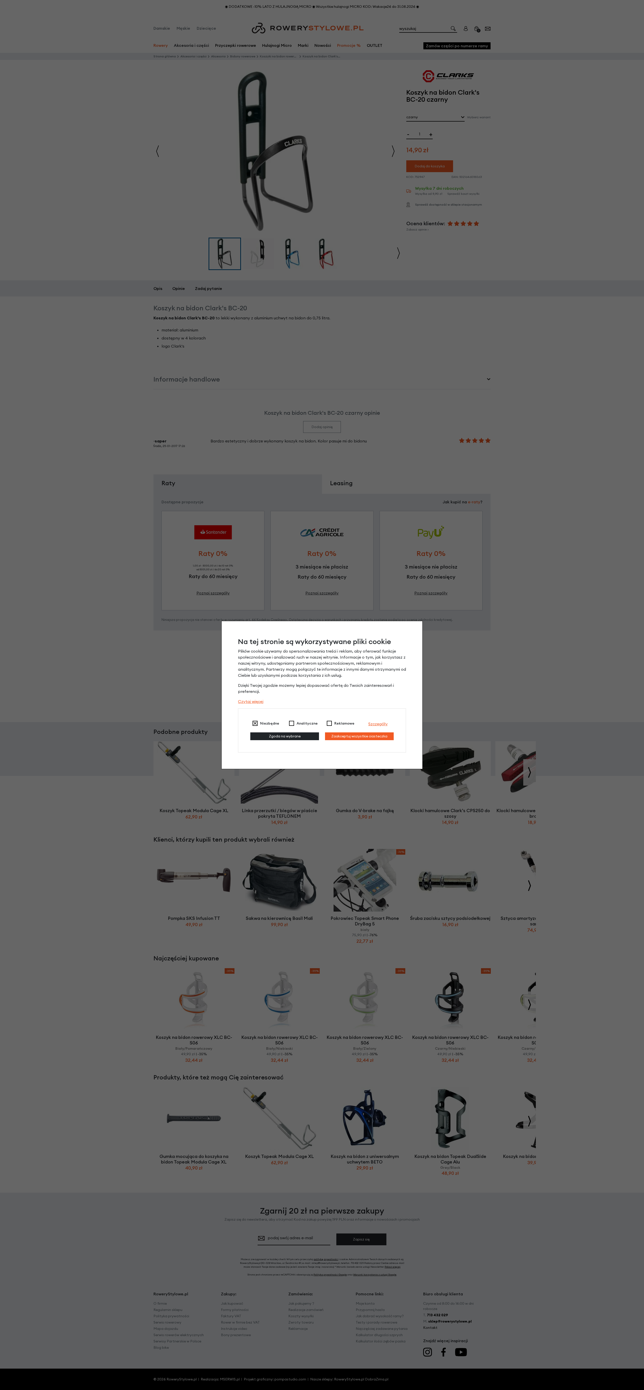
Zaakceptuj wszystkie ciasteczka (359, 736)
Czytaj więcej (250, 701)
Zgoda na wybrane (285, 736)
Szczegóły (378, 723)
